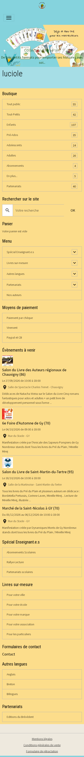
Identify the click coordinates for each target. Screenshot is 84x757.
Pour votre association (20, 624)
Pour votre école (17, 605)
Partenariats (41, 186)
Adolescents (41, 145)
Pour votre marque (18, 614)
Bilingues (12, 694)
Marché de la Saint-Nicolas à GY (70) (30, 508)
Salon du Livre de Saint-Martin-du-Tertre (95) (38, 472)
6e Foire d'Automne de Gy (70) (26, 423)
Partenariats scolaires (20, 572)
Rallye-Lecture (15, 562)
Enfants (41, 125)
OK (73, 210)
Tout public (41, 104)
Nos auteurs (14, 295)
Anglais (11, 674)
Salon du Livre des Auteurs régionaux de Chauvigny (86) (34, 372)
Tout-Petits (41, 114)
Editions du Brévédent (20, 717)
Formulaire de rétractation (42, 751)
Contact (8, 654)
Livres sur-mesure (17, 263)
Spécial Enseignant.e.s (20, 252)
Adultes (41, 155)
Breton (11, 684)
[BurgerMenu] (8, 17)
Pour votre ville (16, 595)
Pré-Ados (41, 135)
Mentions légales (42, 739)
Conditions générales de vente (42, 745)
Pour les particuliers (19, 634)
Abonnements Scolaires (21, 552)
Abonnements (41, 166)
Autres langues (15, 274)
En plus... (41, 176)
